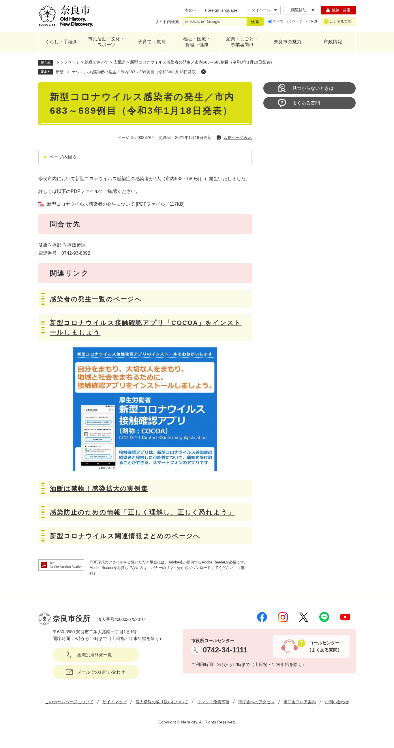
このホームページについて (69, 701)
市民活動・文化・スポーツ (106, 41)
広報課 (119, 62)
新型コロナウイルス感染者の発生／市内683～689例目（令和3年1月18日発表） (128, 72)
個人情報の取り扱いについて (162, 701)
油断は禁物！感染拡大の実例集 (99, 488)
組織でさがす (97, 62)
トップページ (68, 62)
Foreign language (221, 10)
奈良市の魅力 (287, 41)
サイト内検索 (167, 21)
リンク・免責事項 (213, 701)
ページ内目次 (63, 157)
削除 (203, 71)
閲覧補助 (298, 10)
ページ (297, 21)
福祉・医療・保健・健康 (197, 41)
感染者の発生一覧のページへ (96, 299)
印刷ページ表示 (238, 137)
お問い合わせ (337, 701)
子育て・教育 (152, 41)
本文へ (190, 10)
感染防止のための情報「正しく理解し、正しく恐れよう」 (142, 512)
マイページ (261, 10)
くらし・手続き (61, 41)
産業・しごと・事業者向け (242, 41)
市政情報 (333, 41)
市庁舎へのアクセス (256, 701)
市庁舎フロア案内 (300, 701)
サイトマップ (114, 701)
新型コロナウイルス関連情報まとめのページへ (125, 535)
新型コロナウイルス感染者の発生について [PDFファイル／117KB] (115, 204)
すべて (278, 21)
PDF (314, 21)
